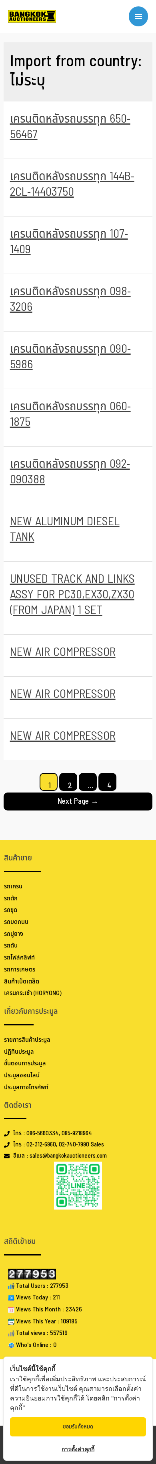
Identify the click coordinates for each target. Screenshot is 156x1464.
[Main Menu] (138, 16)
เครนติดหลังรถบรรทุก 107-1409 (69, 242)
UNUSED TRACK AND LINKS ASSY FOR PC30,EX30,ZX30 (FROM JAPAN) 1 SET (72, 595)
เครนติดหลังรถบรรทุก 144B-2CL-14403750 (72, 184)
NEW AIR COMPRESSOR (63, 652)
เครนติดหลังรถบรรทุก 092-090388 (70, 472)
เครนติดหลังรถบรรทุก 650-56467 (70, 127)
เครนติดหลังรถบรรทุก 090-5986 (70, 357)
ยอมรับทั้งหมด (78, 1426)
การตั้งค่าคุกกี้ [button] (78, 1449)
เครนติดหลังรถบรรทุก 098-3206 (70, 299)
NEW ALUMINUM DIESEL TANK (65, 529)
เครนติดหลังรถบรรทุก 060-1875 (70, 414)
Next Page (78, 801)
